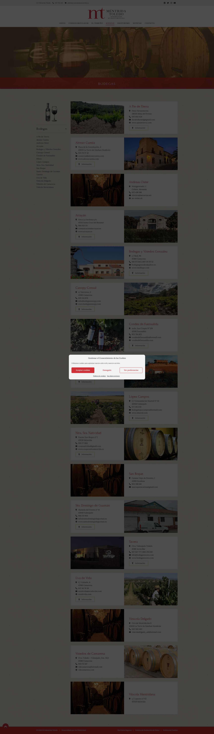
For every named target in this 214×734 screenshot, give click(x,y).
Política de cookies (99, 376)
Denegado (107, 370)
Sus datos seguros (113, 376)
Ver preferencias (131, 370)
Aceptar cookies (83, 370)
